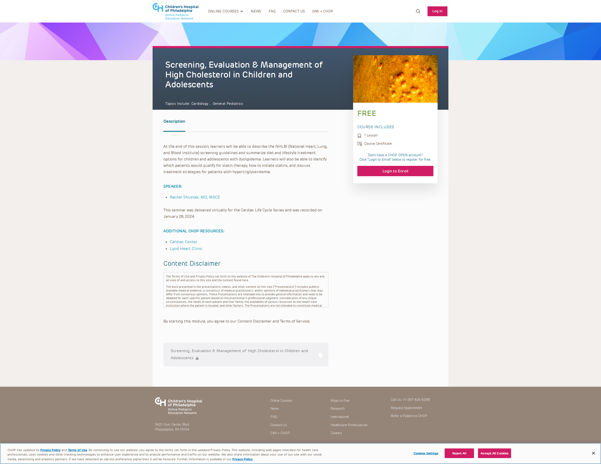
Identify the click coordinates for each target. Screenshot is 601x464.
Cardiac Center (183, 241)
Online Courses (281, 401)
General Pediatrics (228, 104)
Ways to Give (340, 401)
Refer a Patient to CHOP (409, 416)
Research (338, 409)
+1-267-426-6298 (416, 400)
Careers (336, 433)
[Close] (593, 453)
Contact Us (294, 11)
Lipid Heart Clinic (186, 248)
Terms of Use (77, 450)
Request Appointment (406, 408)
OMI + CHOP (322, 11)
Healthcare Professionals (349, 425)
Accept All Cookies (495, 453)
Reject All (459, 453)
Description (174, 121)
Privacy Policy (50, 450)
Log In (437, 11)
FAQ (272, 11)
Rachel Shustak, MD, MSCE (195, 197)
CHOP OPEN (175, 11)
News (256, 11)
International (340, 417)
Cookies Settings (426, 453)
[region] (300, 453)
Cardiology (200, 104)
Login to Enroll (395, 171)
